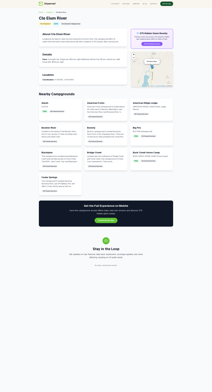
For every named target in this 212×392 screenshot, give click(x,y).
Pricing (126, 4)
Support (153, 4)
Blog (145, 4)
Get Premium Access (152, 44)
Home (41, 12)
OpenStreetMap (160, 86)
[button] (152, 67)
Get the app (166, 4)
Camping (49, 12)
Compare (136, 4)
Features (115, 4)
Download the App (106, 220)
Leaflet (151, 86)
